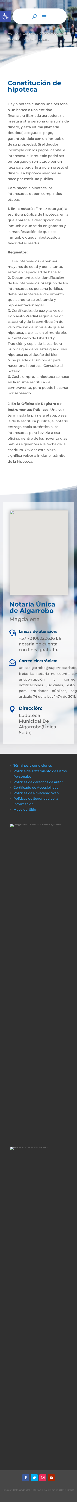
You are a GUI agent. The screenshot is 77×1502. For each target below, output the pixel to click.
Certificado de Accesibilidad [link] (36, 787)
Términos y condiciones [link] (32, 765)
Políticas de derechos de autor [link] (38, 782)
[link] (5, 16)
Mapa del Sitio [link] (25, 809)
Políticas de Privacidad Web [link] (36, 793)
